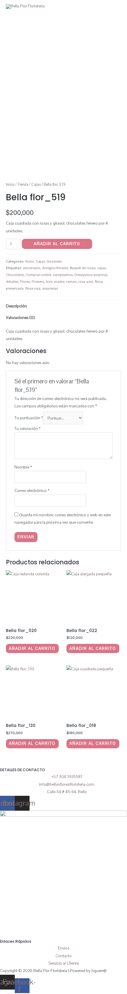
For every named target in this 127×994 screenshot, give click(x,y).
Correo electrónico (31, 490)
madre (59, 281)
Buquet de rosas (82, 268)
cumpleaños (63, 274)
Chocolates (15, 274)
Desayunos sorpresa (90, 274)
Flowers (38, 281)
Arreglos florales (55, 268)
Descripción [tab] (16, 306)
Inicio (10, 184)
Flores (25, 281)
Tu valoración (27, 428)
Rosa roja (32, 288)
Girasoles (54, 261)
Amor (29, 261)
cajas (101, 268)
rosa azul (85, 281)
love (49, 281)
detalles (12, 281)
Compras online (38, 274)
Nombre (23, 467)
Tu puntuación (28, 418)
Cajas (36, 184)
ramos (71, 281)
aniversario (31, 268)
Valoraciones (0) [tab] (20, 317)
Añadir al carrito (57, 243)
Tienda (22, 184)
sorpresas (50, 288)
